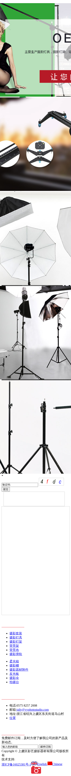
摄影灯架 (15, 641)
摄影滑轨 (15, 654)
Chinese (57, 764)
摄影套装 (15, 633)
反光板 (14, 673)
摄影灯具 (15, 637)
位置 (12, 718)
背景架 (14, 645)
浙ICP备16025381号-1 (16, 764)
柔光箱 (14, 661)
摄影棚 (14, 665)
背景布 (14, 650)
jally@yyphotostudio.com (33, 709)
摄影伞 (14, 678)
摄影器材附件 (18, 669)
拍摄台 (14, 682)
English (42, 764)
